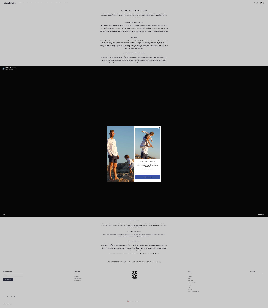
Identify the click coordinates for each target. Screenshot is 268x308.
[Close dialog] (159, 127)
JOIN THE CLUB (147, 177)
